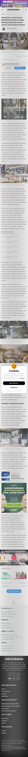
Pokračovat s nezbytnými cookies (14, 390)
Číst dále (22, 378)
